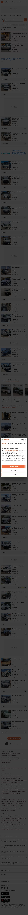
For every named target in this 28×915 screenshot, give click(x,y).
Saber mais (13, 470)
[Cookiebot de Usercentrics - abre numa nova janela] (20, 439)
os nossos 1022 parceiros (11, 450)
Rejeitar (14, 474)
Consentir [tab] (4, 443)
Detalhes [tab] (10, 443)
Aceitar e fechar (14, 466)
